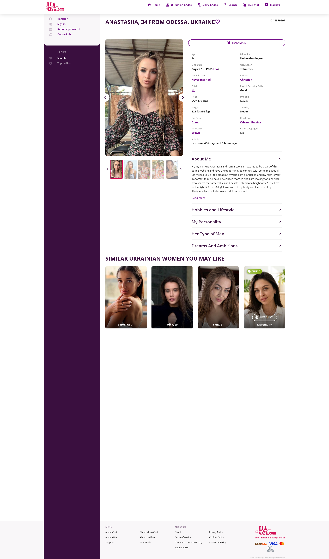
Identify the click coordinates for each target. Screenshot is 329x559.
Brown (196, 132)
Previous (105, 97)
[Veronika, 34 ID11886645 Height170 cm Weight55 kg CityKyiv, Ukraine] (126, 297)
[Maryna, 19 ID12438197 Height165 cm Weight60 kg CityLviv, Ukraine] (264, 297)
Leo (215, 69)
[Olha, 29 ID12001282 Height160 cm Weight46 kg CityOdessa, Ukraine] (172, 297)
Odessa (244, 122)
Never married (201, 79)
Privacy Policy (216, 532)
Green (195, 122)
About (178, 532)
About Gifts (111, 537)
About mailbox (147, 537)
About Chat (111, 532)
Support (109, 542)
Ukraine (256, 122)
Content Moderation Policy (188, 542)
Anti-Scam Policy (217, 542)
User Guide (145, 542)
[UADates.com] (54, 10)
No (193, 90)
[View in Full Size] (144, 97)
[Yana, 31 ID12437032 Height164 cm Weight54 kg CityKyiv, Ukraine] (218, 297)
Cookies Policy (216, 537)
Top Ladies (63, 63)
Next (183, 97)
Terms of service (183, 537)
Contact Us (64, 34)
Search (61, 58)
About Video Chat (149, 532)
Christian (246, 79)
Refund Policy (181, 547)
